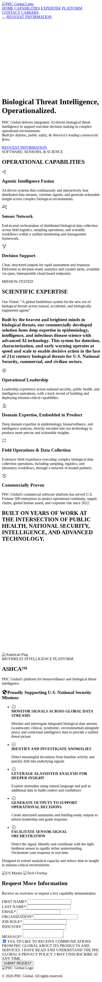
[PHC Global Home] (17, 4)
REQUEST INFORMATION (29, 17)
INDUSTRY (11, 927)
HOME (7, 8)
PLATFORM (72, 8)
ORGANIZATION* (17, 917)
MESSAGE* (12, 937)
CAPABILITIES (27, 8)
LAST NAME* (14, 907)
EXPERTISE (51, 8)
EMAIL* (9, 912)
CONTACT (11, 12)
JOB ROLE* (12, 922)
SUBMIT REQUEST (18, 963)
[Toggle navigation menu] (4, 18)
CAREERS (30, 12)
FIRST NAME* (14, 902)
